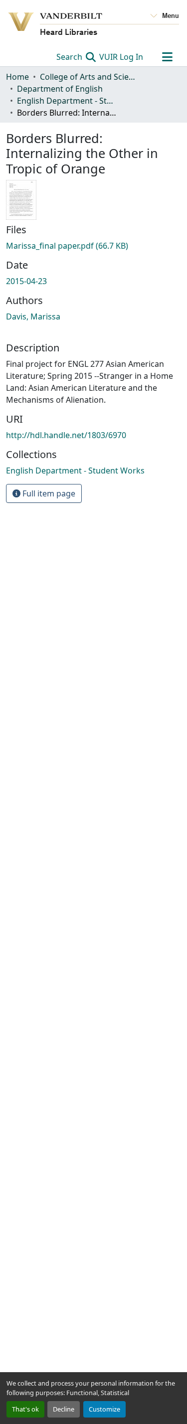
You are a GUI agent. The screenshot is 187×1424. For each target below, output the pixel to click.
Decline (63, 1409)
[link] (93, 246)
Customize (104, 1409)
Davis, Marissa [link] (33, 316)
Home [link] (17, 76)
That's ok (25, 1409)
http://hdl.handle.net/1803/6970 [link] (66, 435)
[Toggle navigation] (167, 56)
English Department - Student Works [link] (67, 100)
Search (70, 56)
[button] (75, 470)
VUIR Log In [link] (121, 56)
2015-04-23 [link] (26, 281)
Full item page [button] (47, 493)
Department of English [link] (60, 88)
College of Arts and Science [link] (90, 76)
